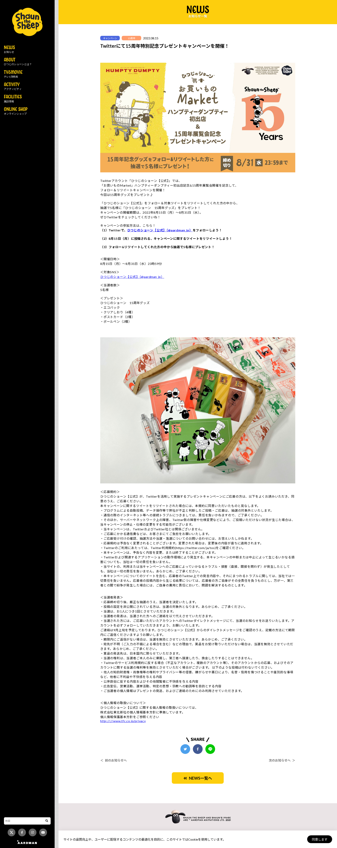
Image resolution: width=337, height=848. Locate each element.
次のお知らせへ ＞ (282, 760)
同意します (319, 839)
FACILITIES (13, 98)
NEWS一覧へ (199, 778)
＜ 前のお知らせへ (113, 760)
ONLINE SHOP (15, 111)
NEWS (9, 49)
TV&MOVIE (13, 74)
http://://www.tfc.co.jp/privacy (123, 721)
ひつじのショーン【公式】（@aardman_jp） (160, 230)
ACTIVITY (13, 86)
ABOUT (18, 61)
